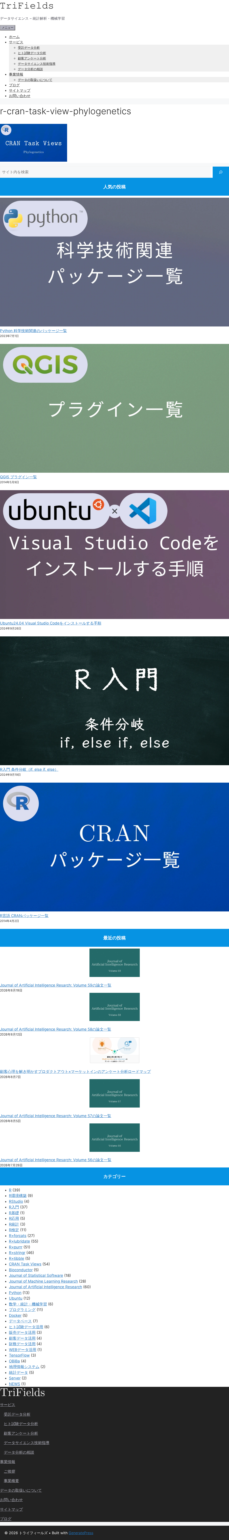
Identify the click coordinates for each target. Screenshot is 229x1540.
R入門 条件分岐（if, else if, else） (29, 769)
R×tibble (16, 1258)
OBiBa (14, 1361)
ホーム (14, 36)
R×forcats (17, 1235)
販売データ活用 (22, 1332)
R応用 (14, 1218)
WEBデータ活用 (22, 1349)
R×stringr (17, 1252)
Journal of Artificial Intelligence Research (45, 1287)
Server (15, 1378)
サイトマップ (19, 90)
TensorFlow (19, 1355)
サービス (16, 42)
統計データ (18, 1372)
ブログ (14, 85)
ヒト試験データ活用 (26, 1327)
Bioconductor (21, 1270)
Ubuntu (15, 1298)
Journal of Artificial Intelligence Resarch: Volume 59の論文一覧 (55, 985)
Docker (15, 1315)
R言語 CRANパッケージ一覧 (24, 915)
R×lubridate (19, 1241)
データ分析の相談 (30, 69)
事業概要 (11, 1481)
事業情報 (16, 74)
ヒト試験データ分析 (32, 53)
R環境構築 (18, 1195)
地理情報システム (24, 1366)
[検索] (221, 172)
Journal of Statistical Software (36, 1275)
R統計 (14, 1224)
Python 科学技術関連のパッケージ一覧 (33, 330)
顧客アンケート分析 (32, 58)
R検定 (14, 1230)
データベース (20, 1321)
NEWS (14, 1384)
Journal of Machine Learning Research (43, 1281)
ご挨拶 (9, 1471)
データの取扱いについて (35, 80)
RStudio (16, 1201)
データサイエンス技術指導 (36, 64)
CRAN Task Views (25, 1264)
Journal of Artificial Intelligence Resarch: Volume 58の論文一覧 (55, 1029)
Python (15, 1292)
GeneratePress (81, 1533)
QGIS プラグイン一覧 (18, 477)
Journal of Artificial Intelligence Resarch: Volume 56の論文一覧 (55, 1160)
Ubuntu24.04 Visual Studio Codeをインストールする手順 (50, 623)
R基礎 (14, 1213)
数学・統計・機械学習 (28, 1304)
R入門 (14, 1207)
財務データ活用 (22, 1344)
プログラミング (22, 1309)
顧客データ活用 (22, 1338)
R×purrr (15, 1247)
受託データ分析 (29, 47)
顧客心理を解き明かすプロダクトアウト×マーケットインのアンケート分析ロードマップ (75, 1071)
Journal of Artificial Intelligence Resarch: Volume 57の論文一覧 (55, 1116)
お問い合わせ (19, 95)
